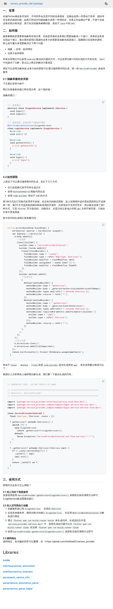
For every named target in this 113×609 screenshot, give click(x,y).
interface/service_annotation (19, 566)
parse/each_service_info (16, 577)
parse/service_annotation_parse (20, 583)
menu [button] (5, 3)
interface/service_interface (18, 571)
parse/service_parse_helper (18, 588)
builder (6, 560)
